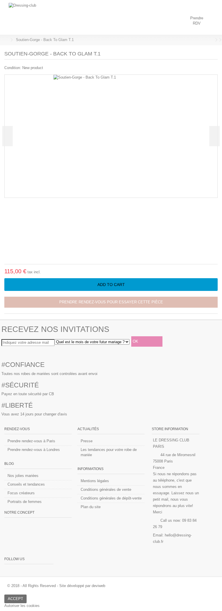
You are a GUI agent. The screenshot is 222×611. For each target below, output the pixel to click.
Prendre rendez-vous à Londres (34, 449)
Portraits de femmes (25, 501)
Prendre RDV (196, 20)
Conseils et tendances (26, 484)
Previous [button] (7, 136)
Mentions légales (95, 481)
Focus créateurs (21, 493)
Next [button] (214, 136)
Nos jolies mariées (23, 475)
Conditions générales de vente (106, 489)
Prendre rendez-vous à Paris (31, 441)
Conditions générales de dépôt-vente (111, 498)
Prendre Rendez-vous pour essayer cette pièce (111, 302)
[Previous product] (212, 39)
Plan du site (91, 507)
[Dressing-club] (92, 17)
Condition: (12, 68)
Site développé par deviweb (82, 586)
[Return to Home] (6, 40)
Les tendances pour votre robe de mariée (109, 452)
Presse (86, 441)
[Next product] (216, 39)
